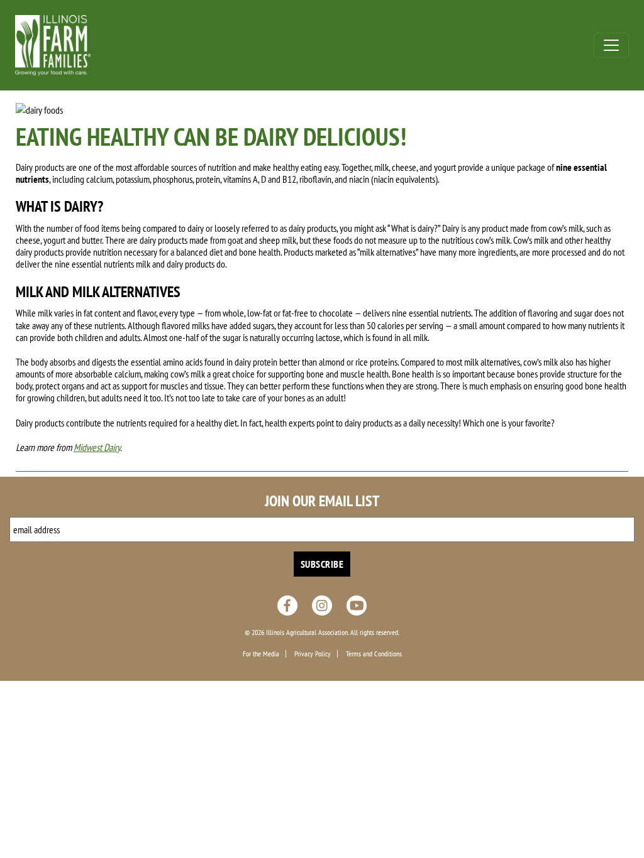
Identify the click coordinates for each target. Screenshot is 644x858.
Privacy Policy (312, 654)
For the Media (261, 654)
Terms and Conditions (374, 654)
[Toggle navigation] (611, 45)
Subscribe (322, 564)
